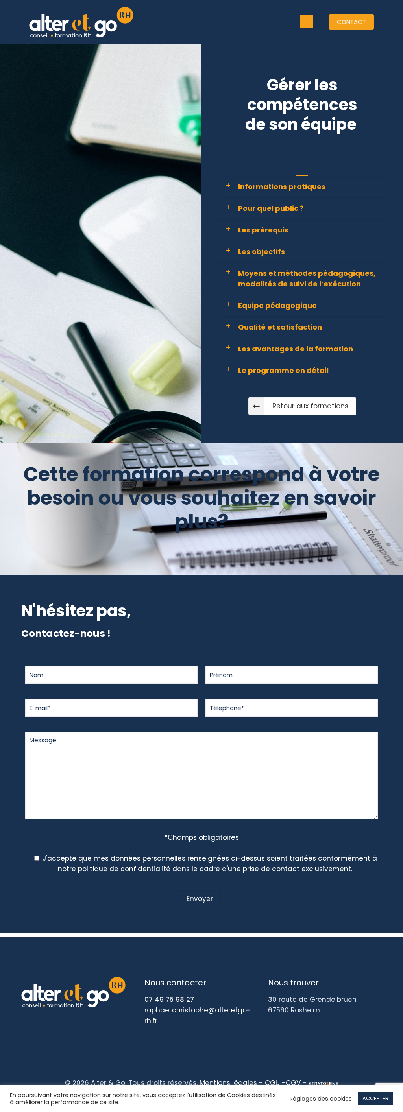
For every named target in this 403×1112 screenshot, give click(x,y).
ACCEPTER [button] (375, 1098)
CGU (272, 1083)
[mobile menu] (306, 21)
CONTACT (351, 22)
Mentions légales (228, 1083)
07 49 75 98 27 (169, 999)
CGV (293, 1083)
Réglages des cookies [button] (321, 1098)
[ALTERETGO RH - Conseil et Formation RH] (81, 21)
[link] (302, 186)
